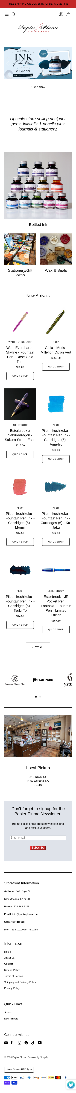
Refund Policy (12, 970)
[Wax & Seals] (56, 249)
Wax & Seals (56, 270)
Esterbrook (20, 425)
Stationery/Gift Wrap (20, 272)
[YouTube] (40, 1043)
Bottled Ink (38, 224)
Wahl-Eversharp (20, 342)
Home (7, 951)
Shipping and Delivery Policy (20, 982)
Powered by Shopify (38, 1057)
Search (8, 1012)
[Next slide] (68, 63)
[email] (6, 1043)
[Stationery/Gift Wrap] (20, 249)
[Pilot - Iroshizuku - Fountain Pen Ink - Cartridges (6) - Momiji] (20, 487)
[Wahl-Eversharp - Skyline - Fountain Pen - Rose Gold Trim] (20, 321)
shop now (38, 87)
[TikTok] (33, 1043)
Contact (8, 963)
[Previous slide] (8, 63)
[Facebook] (12, 1043)
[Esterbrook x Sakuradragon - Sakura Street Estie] (20, 404)
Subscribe (38, 847)
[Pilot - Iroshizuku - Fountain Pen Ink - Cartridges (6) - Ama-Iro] (56, 404)
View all (38, 647)
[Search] (13, 14)
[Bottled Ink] (38, 185)
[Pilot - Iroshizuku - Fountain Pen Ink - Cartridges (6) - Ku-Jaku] (56, 487)
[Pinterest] (26, 1043)
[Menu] (6, 14)
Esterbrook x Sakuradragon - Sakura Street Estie (20, 435)
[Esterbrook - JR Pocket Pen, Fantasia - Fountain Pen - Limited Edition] (56, 570)
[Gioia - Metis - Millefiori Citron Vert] (56, 321)
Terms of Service (13, 976)
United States (17, 1069)
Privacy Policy (12, 988)
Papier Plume (19, 1057)
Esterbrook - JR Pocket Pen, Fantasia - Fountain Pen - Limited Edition (56, 606)
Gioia (56, 342)
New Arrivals (11, 1018)
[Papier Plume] (38, 28)
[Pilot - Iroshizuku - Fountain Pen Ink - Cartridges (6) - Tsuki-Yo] (20, 570)
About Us (9, 957)
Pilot (56, 425)
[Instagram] (19, 1043)
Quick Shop (20, 376)
